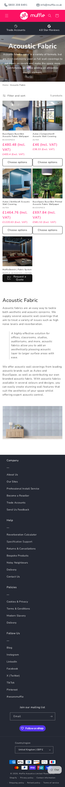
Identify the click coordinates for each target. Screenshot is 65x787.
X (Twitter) (13, 675)
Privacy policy (27, 777)
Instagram (13, 654)
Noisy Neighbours (17, 562)
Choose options (17, 162)
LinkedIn (12, 661)
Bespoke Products (17, 555)
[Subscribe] (51, 716)
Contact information (45, 777)
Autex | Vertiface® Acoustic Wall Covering (16, 203)
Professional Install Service (23, 488)
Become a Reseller (18, 495)
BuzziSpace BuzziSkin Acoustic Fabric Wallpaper (15, 135)
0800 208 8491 (18, 5)
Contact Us (13, 576)
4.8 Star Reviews (49, 30)
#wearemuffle (15, 696)
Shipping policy (16, 782)
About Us (12, 474)
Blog (9, 647)
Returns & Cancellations (21, 548)
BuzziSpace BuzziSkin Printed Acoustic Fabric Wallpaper (47, 203)
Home (5, 85)
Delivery (12, 569)
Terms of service (51, 782)
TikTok (11, 682)
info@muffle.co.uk (51, 5)
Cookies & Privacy (17, 601)
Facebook (12, 668)
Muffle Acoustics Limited (31, 773)
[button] (6, 15)
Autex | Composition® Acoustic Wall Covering (44, 135)
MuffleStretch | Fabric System (17, 269)
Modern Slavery (16, 615)
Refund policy (33, 782)
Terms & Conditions (18, 608)
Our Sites (12, 481)
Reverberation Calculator (21, 534)
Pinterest (12, 689)
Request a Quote (20, 278)
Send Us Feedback (18, 509)
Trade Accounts (15, 30)
